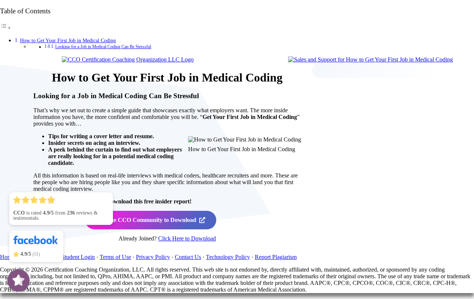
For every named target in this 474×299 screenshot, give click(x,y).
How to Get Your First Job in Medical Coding (68, 40)
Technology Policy (228, 257)
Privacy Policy (153, 257)
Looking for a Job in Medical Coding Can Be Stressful (103, 46)
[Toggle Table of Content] (5, 27)
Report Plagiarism (276, 257)
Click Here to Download (187, 238)
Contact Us (188, 257)
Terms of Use (115, 257)
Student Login (78, 257)
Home (7, 257)
